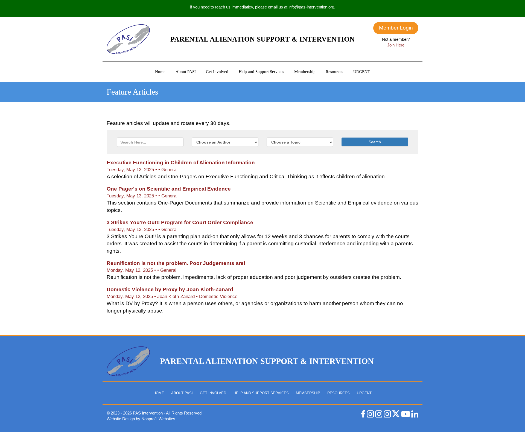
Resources (334, 71)
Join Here (395, 45)
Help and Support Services (261, 71)
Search (375, 142)
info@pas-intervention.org (311, 7)
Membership (305, 71)
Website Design (121, 418)
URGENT (361, 71)
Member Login (396, 28)
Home (160, 71)
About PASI (186, 71)
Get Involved (217, 71)
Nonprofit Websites (158, 418)
